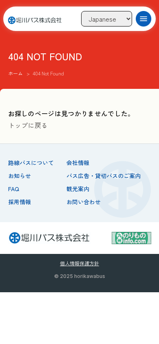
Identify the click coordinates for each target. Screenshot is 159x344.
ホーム (15, 73)
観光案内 (77, 189)
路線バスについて (31, 163)
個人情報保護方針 (79, 263)
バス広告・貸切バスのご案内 (103, 176)
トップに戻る (28, 125)
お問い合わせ (83, 202)
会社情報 (77, 163)
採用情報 (19, 202)
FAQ (13, 189)
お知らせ (19, 176)
